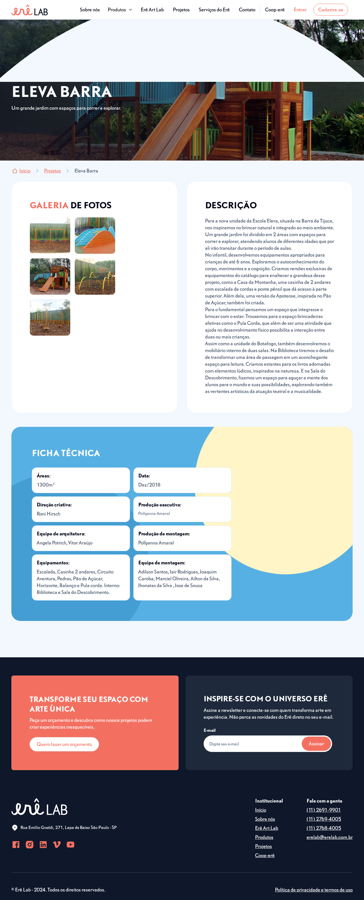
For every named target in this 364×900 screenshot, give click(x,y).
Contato (247, 10)
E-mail (210, 730)
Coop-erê (275, 10)
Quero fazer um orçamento (64, 744)
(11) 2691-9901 (324, 810)
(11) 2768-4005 (324, 828)
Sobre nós (90, 10)
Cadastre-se (330, 10)
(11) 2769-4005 (324, 819)
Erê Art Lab (152, 10)
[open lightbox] (50, 235)
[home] (29, 9)
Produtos (264, 837)
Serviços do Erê (214, 10)
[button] (120, 9)
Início (260, 810)
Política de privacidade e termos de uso (314, 890)
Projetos (181, 10)
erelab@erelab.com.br (330, 837)
